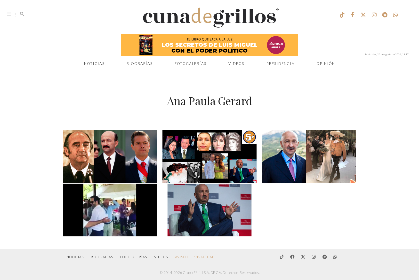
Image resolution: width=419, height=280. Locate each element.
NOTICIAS (75, 257)
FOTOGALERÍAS (133, 257)
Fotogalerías (191, 63)
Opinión (325, 63)
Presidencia (280, 63)
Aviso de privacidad (195, 257)
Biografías (140, 63)
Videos (236, 63)
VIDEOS (161, 257)
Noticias (94, 63)
